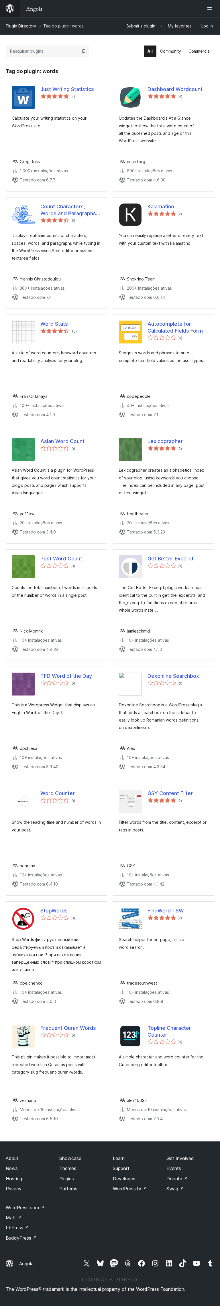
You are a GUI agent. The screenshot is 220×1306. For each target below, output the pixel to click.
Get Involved (180, 1158)
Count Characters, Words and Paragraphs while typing (68, 210)
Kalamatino (161, 206)
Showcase (70, 1158)
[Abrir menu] (211, 8)
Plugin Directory (21, 25)
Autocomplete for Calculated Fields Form (175, 327)
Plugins (66, 1178)
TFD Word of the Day (66, 676)
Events (173, 1168)
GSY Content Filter (170, 793)
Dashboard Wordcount (175, 89)
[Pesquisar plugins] (83, 51)
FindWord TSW (166, 911)
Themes (67, 1168)
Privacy (13, 1189)
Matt (14, 1217)
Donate (177, 1178)
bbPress (17, 1227)
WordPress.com (25, 1207)
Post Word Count (61, 559)
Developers (125, 1178)
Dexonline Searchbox (173, 676)
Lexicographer (165, 441)
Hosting (14, 1178)
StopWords (54, 911)
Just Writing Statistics (67, 89)
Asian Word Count (62, 441)
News (12, 1168)
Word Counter (57, 793)
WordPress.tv (130, 1189)
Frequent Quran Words (68, 1028)
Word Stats (54, 324)
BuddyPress (21, 1238)
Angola (26, 1264)
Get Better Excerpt (171, 559)
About (12, 1158)
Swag (175, 1189)
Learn (119, 1158)
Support (121, 1168)
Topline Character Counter (169, 1031)
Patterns (68, 1189)
